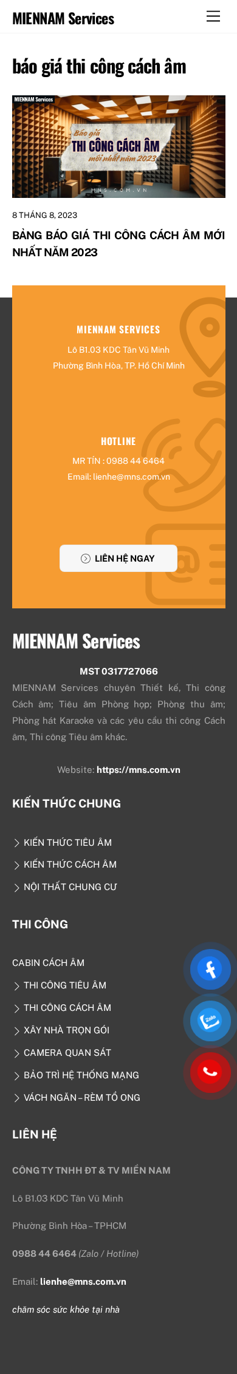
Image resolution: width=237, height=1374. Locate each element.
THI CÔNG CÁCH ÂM (66, 1007)
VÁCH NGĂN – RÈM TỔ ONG (80, 1097)
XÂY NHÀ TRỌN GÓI (65, 1030)
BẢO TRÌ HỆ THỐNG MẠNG (80, 1075)
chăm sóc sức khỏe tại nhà (66, 1309)
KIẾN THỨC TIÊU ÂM (66, 842)
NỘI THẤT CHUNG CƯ (69, 887)
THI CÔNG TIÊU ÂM (63, 985)
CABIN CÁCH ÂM (48, 962)
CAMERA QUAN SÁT (66, 1052)
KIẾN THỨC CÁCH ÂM (69, 864)
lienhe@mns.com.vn (83, 1281)
